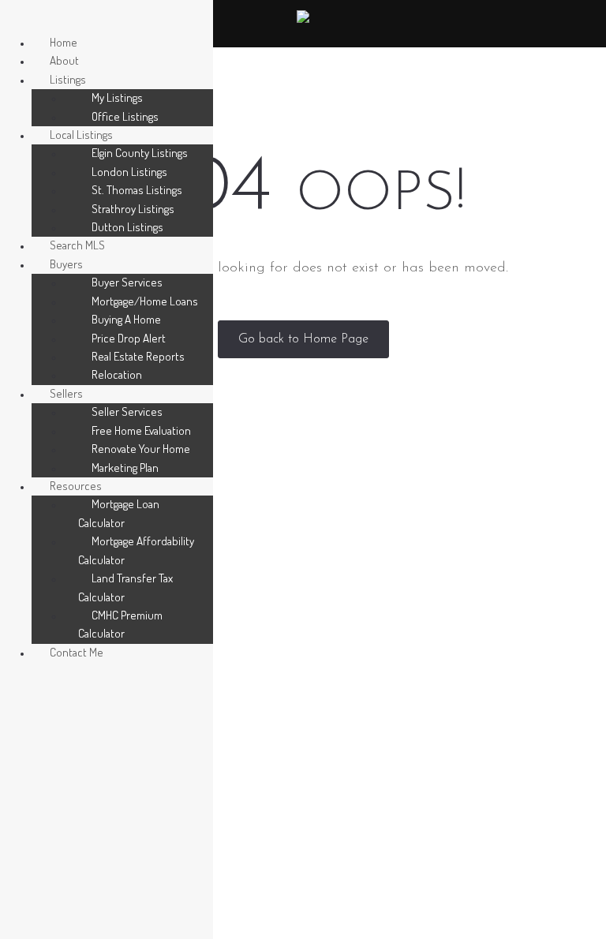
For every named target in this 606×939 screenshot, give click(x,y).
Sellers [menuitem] (66, 393)
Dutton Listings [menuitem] (127, 226)
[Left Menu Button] (16, 19)
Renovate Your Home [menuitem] (141, 448)
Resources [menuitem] (76, 485)
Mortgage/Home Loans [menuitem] (145, 301)
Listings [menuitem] (68, 79)
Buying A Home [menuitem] (126, 319)
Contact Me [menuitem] (76, 652)
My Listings (344, 582)
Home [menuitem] (63, 42)
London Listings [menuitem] (129, 171)
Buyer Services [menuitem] (127, 282)
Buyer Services (351, 606)
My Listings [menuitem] (117, 97)
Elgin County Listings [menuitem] (140, 152)
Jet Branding (502, 919)
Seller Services (351, 656)
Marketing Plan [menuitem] (125, 467)
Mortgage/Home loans (375, 632)
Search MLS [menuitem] (77, 245)
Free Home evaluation (372, 681)
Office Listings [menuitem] (125, 116)
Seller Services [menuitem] (127, 411)
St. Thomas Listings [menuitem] (137, 189)
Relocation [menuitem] (117, 374)
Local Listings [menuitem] (81, 134)
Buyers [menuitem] (66, 263)
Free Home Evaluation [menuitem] (141, 430)
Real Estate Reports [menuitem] (138, 356)
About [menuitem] (64, 60)
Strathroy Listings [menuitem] (133, 208)
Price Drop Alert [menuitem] (129, 338)
